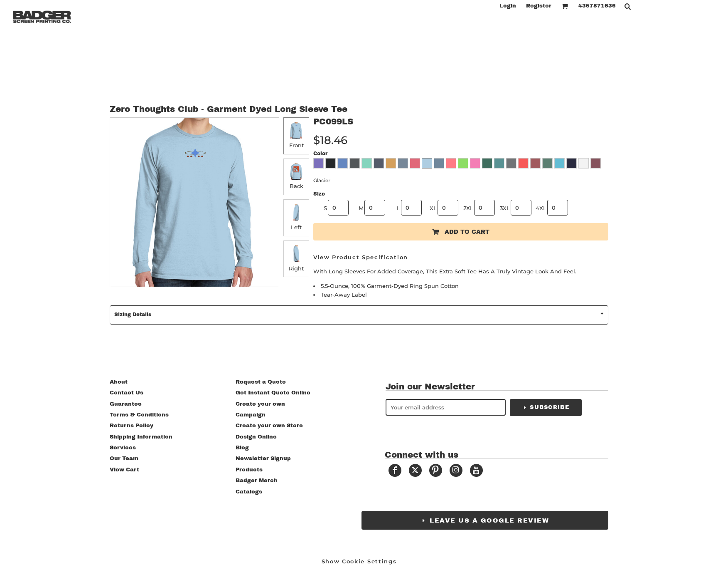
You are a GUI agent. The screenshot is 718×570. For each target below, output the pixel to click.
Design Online (256, 437)
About (119, 382)
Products (249, 470)
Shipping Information (141, 437)
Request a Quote (261, 382)
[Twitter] (415, 470)
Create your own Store (269, 426)
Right (296, 268)
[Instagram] (456, 470)
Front (296, 145)
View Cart (124, 470)
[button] (564, 6)
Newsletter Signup (263, 458)
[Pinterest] (435, 470)
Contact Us (126, 393)
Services (123, 448)
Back (296, 186)
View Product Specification (360, 257)
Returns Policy (131, 426)
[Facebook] (395, 470)
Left (296, 227)
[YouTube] (476, 470)
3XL (505, 208)
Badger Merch (257, 480)
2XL (468, 208)
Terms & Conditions (139, 415)
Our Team (124, 458)
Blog (242, 448)
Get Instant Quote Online (273, 393)
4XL (541, 208)
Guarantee (126, 404)
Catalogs (249, 492)
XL (433, 208)
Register (538, 6)
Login (507, 6)
